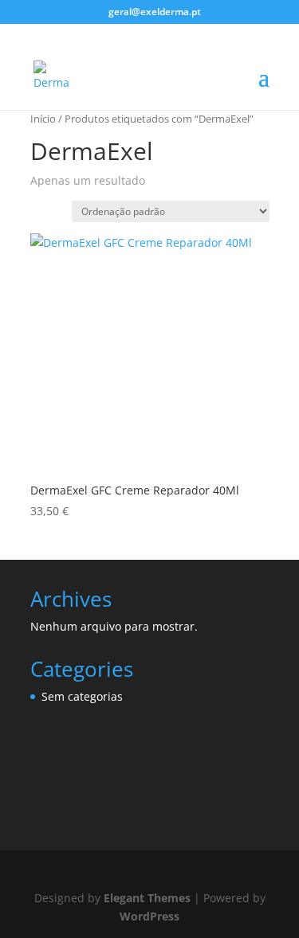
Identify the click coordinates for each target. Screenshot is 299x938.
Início (43, 118)
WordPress (149, 916)
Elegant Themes (147, 897)
